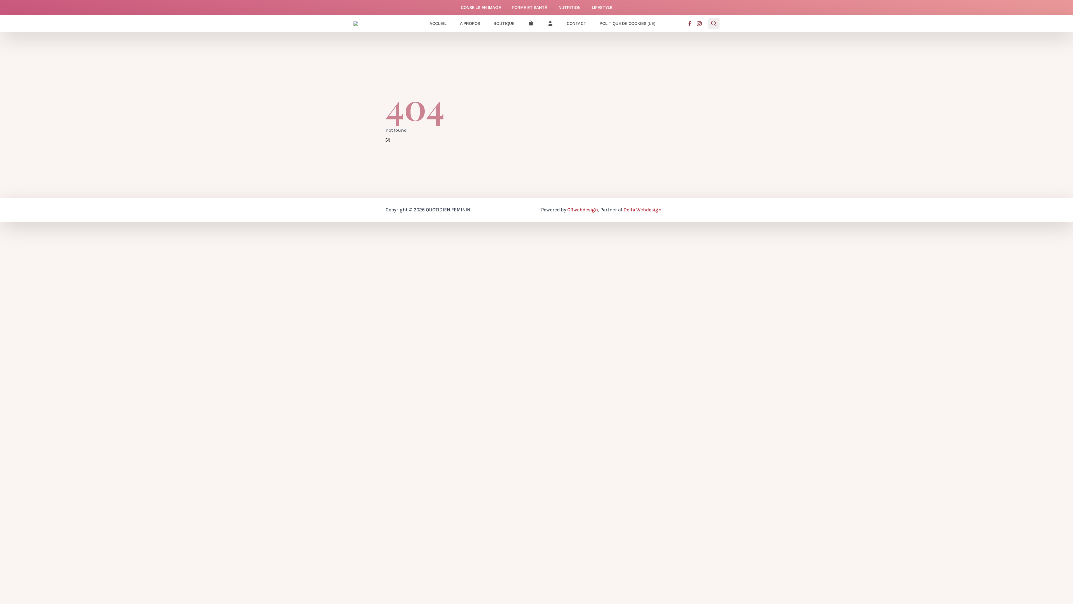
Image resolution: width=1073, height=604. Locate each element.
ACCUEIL (438, 23)
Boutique (503, 23)
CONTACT (576, 23)
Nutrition (570, 7)
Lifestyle (602, 7)
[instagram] (699, 23)
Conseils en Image (481, 7)
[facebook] (689, 23)
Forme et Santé (529, 7)
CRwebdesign (582, 210)
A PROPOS (470, 23)
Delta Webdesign (642, 210)
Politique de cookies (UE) (627, 23)
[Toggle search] (714, 23)
